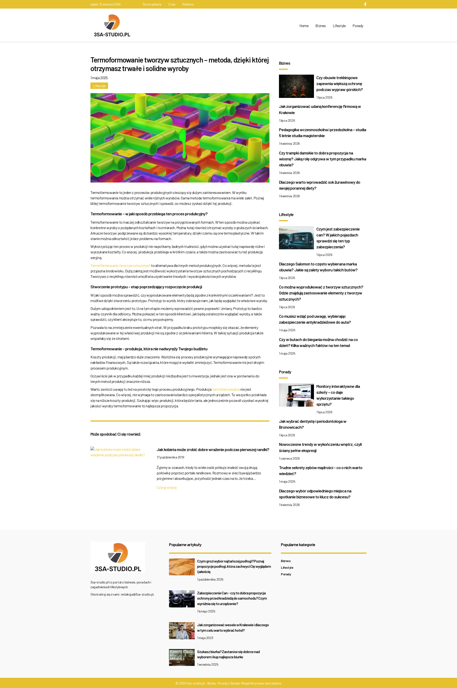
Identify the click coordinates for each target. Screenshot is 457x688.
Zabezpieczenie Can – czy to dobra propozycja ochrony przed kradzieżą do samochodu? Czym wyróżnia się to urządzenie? (232, 598)
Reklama (188, 4)
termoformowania (226, 389)
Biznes (320, 25)
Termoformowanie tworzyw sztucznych (120, 265)
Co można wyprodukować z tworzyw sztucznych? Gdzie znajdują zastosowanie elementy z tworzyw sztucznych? (321, 292)
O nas (171, 4)
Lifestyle (339, 25)
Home (303, 25)
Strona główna (152, 4)
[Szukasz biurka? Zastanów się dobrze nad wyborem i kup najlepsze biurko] (182, 659)
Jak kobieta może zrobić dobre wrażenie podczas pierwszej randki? (213, 449)
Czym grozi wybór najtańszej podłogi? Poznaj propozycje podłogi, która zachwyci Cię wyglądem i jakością (234, 566)
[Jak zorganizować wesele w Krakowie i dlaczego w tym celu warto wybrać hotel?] (182, 632)
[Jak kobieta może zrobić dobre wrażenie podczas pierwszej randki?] (119, 453)
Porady (358, 25)
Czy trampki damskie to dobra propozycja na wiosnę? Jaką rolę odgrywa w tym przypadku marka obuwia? (322, 158)
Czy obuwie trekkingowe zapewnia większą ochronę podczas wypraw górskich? (339, 83)
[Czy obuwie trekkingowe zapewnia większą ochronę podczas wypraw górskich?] (296, 87)
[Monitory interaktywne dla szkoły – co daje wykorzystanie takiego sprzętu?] (296, 396)
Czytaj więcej (167, 487)
